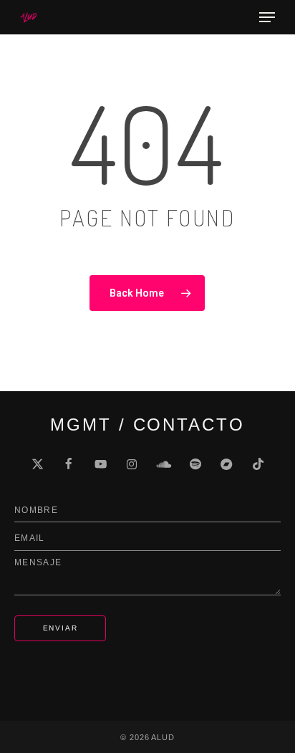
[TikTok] (258, 464)
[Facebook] (69, 464)
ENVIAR (60, 628)
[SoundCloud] (163, 464)
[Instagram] (132, 464)
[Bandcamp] (226, 464)
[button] (267, 17)
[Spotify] (195, 464)
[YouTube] (100, 464)
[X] (37, 464)
